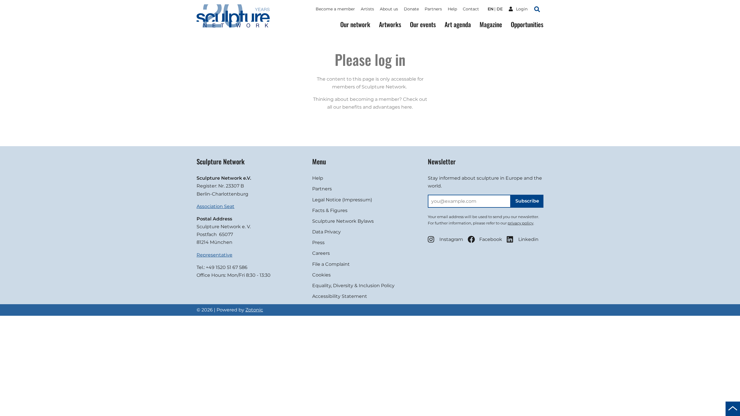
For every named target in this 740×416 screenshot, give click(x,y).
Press (318, 242)
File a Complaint (331, 264)
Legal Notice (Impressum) (342, 200)
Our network (355, 24)
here (406, 107)
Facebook (490, 239)
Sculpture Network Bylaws (343, 221)
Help (452, 9)
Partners (433, 9)
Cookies (321, 275)
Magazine (491, 24)
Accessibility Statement (339, 296)
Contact (471, 9)
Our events (423, 24)
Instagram (451, 239)
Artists (367, 9)
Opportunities (527, 24)
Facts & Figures (329, 210)
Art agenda (458, 24)
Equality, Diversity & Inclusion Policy (353, 285)
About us (389, 9)
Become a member (335, 9)
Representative (214, 255)
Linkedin (528, 239)
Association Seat (215, 206)
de (500, 9)
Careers (321, 253)
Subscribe (527, 201)
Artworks (390, 24)
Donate (411, 9)
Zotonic (254, 310)
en (490, 9)
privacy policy (520, 223)
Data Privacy (326, 232)
